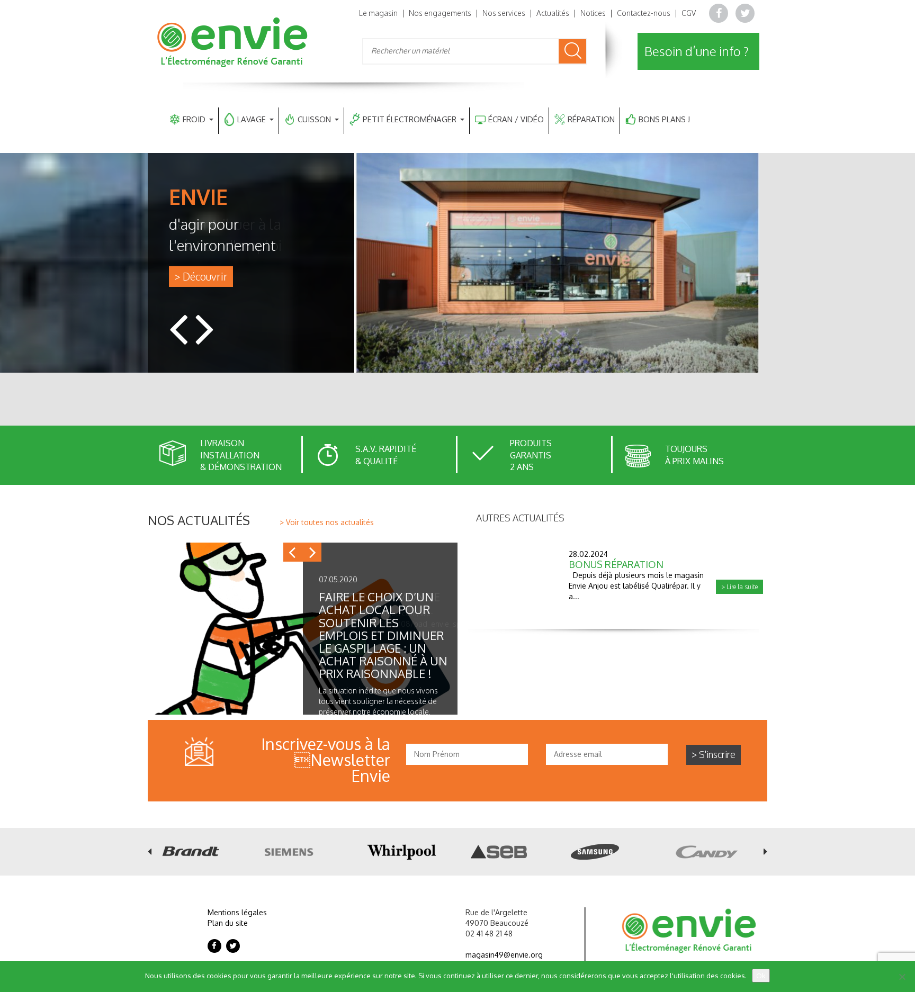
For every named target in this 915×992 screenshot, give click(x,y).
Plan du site (228, 922)
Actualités (552, 12)
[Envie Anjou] (233, 41)
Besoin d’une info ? (696, 51)
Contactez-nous (643, 12)
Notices (593, 12)
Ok (761, 975)
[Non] (901, 976)
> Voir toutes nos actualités (327, 522)
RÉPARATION (591, 119)
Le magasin (378, 12)
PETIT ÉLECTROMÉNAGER (409, 119)
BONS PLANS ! (664, 119)
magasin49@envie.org (504, 954)
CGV (688, 12)
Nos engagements (440, 12)
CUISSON (314, 119)
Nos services (503, 12)
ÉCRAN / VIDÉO (516, 119)
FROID (194, 119)
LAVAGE (251, 119)
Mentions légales (237, 912)
